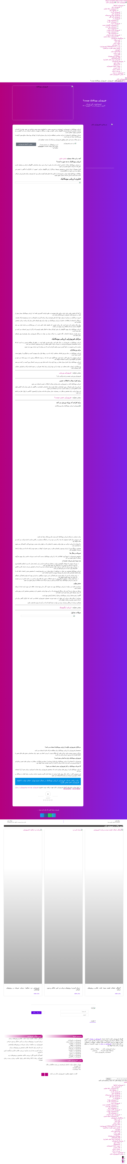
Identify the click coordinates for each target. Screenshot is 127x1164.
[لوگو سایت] (121, 2)
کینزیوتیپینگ (116, 64)
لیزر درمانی (116, 53)
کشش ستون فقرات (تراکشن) (111, 48)
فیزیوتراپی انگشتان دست (109, 25)
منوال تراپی (117, 63)
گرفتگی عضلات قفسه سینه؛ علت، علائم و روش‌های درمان (26, 1038)
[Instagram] (46, 1074)
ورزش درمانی (116, 71)
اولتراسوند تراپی (115, 51)
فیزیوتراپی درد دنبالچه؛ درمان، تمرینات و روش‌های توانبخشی (25, 1044)
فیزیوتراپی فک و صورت (113, 30)
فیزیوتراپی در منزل (20, 787)
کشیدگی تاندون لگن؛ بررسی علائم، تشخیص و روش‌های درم (25, 1055)
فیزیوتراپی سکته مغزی (110, 36)
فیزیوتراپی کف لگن (114, 17)
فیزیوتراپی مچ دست (111, 26)
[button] (54, 815)
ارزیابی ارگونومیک (65, 607)
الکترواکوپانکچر (115, 58)
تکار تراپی (117, 41)
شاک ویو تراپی (116, 45)
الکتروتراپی (117, 54)
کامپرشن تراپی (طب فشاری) (111, 59)
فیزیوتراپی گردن (115, 12)
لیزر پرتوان (117, 40)
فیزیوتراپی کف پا (112, 22)
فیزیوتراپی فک (113, 33)
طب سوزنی (116, 68)
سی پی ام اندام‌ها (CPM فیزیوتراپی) (110, 46)
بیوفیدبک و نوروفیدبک (114, 56)
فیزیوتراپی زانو (116, 7)
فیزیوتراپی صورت (112, 31)
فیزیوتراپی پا (116, 18)
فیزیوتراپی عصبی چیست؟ (62, 397)
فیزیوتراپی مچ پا (112, 20)
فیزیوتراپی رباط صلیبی (110, 8)
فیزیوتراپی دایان (118, 80)
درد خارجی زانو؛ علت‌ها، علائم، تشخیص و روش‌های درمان (26, 1047)
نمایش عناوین (63, 158)
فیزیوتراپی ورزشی (65, 373)
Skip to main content (121, 0)
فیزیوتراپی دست (115, 23)
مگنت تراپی (116, 43)
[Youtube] (42, 1074)
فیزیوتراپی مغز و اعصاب (113, 35)
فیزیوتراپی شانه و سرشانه (112, 15)
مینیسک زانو (113, 10)
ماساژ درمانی (116, 69)
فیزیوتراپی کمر (116, 13)
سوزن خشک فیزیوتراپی (113, 66)
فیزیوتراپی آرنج (112, 28)
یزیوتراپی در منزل (105, 1044)
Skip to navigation (110, 0)
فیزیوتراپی (110, 80)
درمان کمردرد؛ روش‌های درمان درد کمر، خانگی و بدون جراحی (25, 1041)
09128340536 (67, 789)
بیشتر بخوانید (118, 993)
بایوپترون (117, 49)
